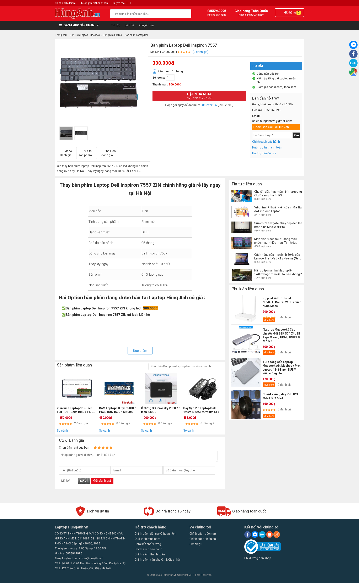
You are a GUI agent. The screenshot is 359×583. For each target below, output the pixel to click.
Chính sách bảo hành (266, 141)
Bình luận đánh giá (108, 153)
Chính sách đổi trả (65, 3)
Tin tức (115, 25)
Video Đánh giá (66, 153)
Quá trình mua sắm (147, 538)
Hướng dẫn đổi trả (264, 153)
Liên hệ (129, 25)
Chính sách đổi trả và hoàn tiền (155, 533)
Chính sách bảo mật (202, 533)
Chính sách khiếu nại (202, 538)
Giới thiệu (195, 544)
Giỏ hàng (291, 12)
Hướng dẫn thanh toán (267, 147)
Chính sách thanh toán (150, 554)
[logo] (80, 13)
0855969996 (208, 105)
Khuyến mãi (146, 25)
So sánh (62, 430)
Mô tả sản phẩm (85, 153)
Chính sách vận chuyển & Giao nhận (158, 559)
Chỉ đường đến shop (257, 558)
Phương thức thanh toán (94, 3)
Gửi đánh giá (102, 481)
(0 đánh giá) (200, 52)
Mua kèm (269, 320)
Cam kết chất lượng (148, 544)
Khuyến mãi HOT (121, 3)
